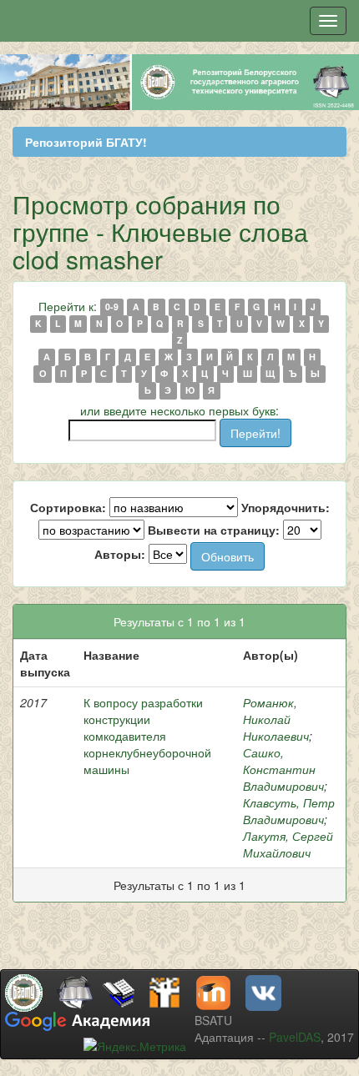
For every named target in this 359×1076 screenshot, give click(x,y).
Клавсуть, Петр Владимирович (289, 810)
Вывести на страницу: (214, 529)
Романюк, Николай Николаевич (276, 719)
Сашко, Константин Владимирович (283, 769)
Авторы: (119, 554)
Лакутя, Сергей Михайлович (288, 844)
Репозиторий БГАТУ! (86, 141)
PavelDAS (295, 1036)
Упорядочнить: (285, 507)
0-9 (112, 307)
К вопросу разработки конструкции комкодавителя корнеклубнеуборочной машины (147, 735)
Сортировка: (68, 507)
